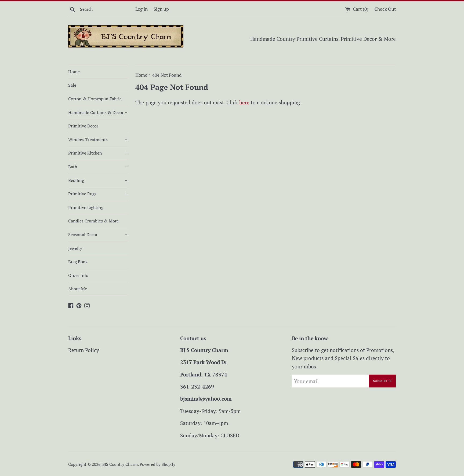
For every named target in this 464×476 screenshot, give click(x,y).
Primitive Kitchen (97, 153)
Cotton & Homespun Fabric (94, 99)
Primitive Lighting (85, 207)
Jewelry (75, 248)
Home (74, 72)
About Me (77, 289)
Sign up (161, 9)
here (244, 102)
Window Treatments (97, 139)
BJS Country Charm (120, 464)
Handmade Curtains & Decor (97, 112)
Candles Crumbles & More (93, 221)
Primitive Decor (83, 126)
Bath (97, 167)
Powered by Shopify (157, 464)
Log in (141, 9)
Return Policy (83, 350)
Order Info (78, 275)
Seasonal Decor (97, 234)
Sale (72, 85)
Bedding (97, 180)
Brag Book (78, 262)
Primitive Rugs (97, 194)
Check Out (385, 9)
